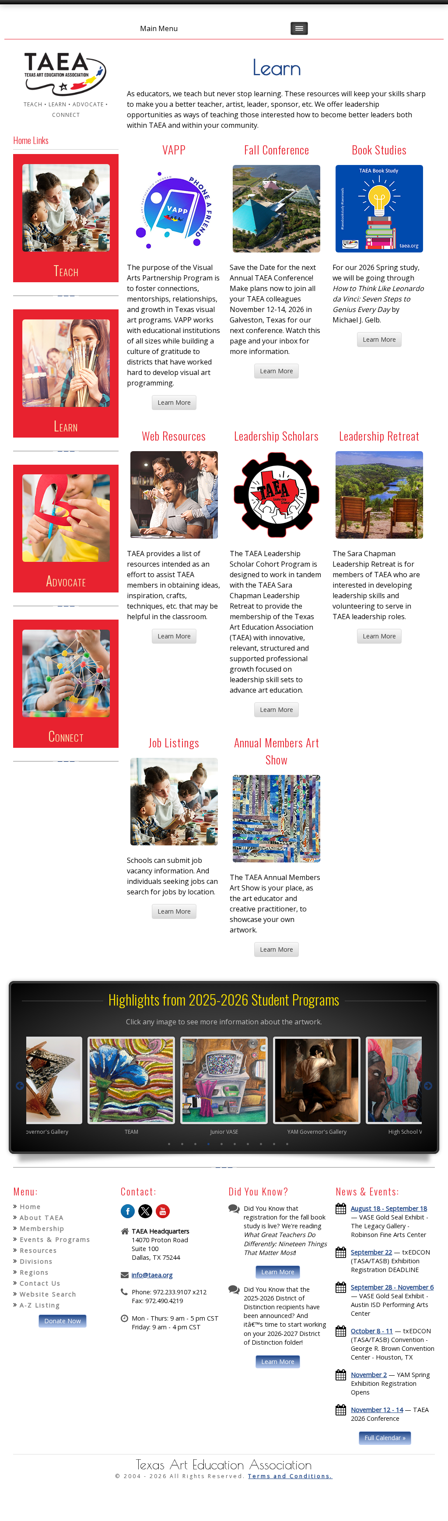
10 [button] (287, 1143)
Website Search (48, 1294)
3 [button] (195, 1143)
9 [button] (274, 1143)
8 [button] (261, 1143)
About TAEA (42, 1217)
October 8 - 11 (372, 1331)
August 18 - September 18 (389, 1208)
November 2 (369, 1374)
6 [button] (235, 1143)
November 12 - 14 (377, 1409)
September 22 (371, 1252)
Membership (42, 1228)
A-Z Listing (40, 1305)
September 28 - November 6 (392, 1287)
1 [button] (169, 1143)
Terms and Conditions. (290, 1476)
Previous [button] (20, 1086)
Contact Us (40, 1283)
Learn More (174, 402)
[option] (131, 1085)
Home (30, 1206)
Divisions (36, 1261)
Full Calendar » (385, 1437)
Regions (34, 1272)
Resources (38, 1250)
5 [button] (221, 1143)
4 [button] (208, 1143)
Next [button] (428, 1086)
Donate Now (62, 1321)
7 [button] (248, 1143)
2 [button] (182, 1143)
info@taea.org (152, 1275)
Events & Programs (55, 1239)
